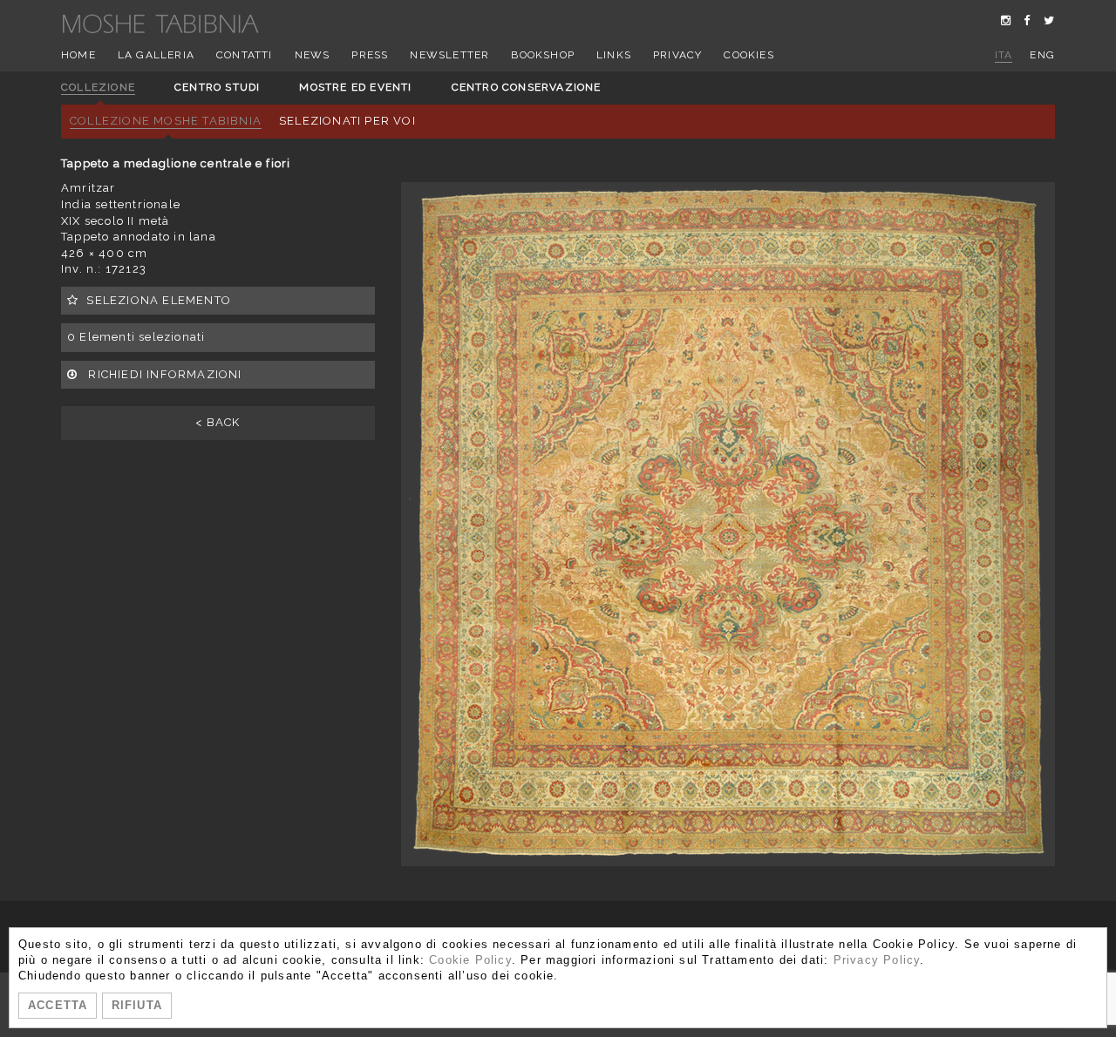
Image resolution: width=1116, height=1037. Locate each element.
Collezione (98, 87)
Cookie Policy (470, 959)
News (312, 55)
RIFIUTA (137, 1005)
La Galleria (156, 55)
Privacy (677, 55)
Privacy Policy (877, 959)
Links (613, 55)
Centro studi (217, 87)
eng (1042, 55)
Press (369, 55)
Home (78, 55)
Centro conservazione (527, 87)
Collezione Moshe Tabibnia (166, 120)
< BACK (217, 422)
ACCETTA (57, 1005)
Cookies (748, 55)
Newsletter (449, 55)
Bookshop (543, 55)
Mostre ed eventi (355, 87)
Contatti (244, 55)
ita (1004, 55)
